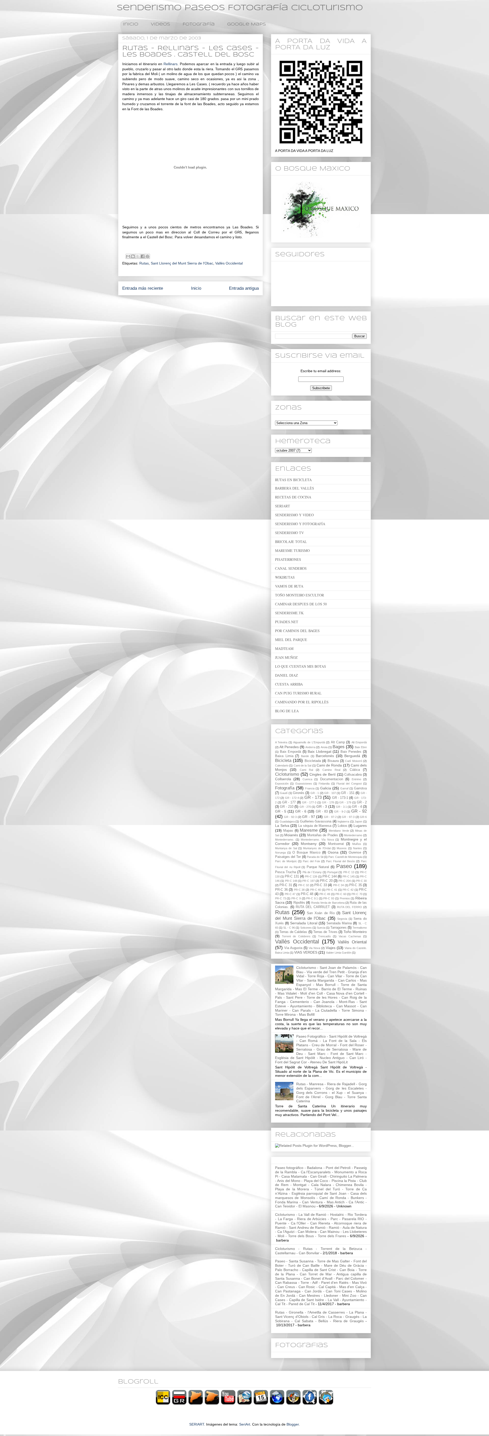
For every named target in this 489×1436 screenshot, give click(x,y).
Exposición (282, 783)
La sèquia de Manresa (314, 826)
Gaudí (284, 792)
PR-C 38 (299, 889)
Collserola (283, 779)
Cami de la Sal (302, 765)
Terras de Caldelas (293, 932)
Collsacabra (353, 774)
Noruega (280, 852)
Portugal (332, 872)
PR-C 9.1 (312, 898)
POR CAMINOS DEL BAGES (297, 630)
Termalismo (359, 927)
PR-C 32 (303, 885)
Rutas (144, 263)
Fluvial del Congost (349, 783)
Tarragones (338, 927)
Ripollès (299, 902)
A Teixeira (281, 742)
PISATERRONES (288, 559)
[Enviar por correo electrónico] (128, 256)
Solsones (306, 927)
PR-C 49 (324, 894)
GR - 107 (330, 792)
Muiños (356, 843)
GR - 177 (289, 802)
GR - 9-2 (340, 811)
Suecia (321, 927)
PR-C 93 (328, 898)
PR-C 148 (291, 880)
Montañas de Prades (322, 835)
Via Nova (314, 948)
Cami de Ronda (329, 765)
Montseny (309, 844)
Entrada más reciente (142, 288)
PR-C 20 (326, 881)
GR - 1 (314, 792)
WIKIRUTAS (285, 577)
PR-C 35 (355, 885)
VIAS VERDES (305, 952)
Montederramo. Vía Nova (317, 839)
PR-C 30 (361, 880)
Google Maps (246, 24)
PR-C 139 (311, 876)
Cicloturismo (287, 774)
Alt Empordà (359, 742)
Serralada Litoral (303, 923)
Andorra (310, 747)
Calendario (281, 765)
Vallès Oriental (352, 942)
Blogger (293, 1424)
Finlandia (324, 783)
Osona (333, 852)
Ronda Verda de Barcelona (328, 902)
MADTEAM (284, 648)
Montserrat (336, 844)
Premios (345, 898)
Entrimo (356, 779)
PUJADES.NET (286, 621)
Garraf (344, 788)
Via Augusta (293, 948)
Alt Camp (338, 742)
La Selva (282, 826)
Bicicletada (313, 761)
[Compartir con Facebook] (142, 256)
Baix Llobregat (319, 751)
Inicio (130, 24)
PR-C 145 (349, 876)
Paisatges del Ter (288, 857)
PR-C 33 (320, 885)
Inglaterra (343, 821)
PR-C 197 (308, 880)
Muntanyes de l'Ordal (317, 848)
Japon (358, 821)
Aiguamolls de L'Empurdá (309, 742)
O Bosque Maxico (306, 852)
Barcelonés (325, 756)
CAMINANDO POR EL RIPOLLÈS (302, 702)
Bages (339, 746)
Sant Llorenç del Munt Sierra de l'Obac (182, 263)
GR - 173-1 (340, 798)
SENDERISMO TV (289, 532)
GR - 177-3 (309, 802)
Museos (342, 848)
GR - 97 (308, 817)
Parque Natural (318, 867)
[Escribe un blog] (132, 256)
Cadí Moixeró (353, 760)
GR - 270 (305, 806)
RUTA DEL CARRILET (313, 907)
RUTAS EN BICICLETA (293, 479)
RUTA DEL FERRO (349, 907)
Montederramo (353, 835)
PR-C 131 (292, 876)
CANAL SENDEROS (291, 568)
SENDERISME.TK (289, 612)
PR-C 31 (285, 885)
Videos (160, 24)
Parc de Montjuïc (286, 861)
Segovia (342, 918)
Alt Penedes (289, 747)
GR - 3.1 (341, 806)
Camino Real (331, 769)
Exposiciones (303, 783)
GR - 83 (322, 811)
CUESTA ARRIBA (289, 684)
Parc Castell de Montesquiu (345, 856)
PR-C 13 (348, 872)
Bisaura (333, 761)
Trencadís (324, 936)
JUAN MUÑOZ (286, 657)
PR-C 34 (338, 885)
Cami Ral (306, 769)
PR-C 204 (344, 880)
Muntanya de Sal (286, 848)
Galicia (325, 788)
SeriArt (244, 1424)
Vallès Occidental (229, 263)
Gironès (298, 793)
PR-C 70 (356, 894)
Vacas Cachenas (350, 936)
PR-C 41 (331, 889)
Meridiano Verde (339, 830)
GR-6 (363, 816)
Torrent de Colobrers (296, 936)
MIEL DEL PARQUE (291, 639)
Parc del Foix (311, 861)
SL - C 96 (289, 927)
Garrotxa (360, 788)
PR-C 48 (307, 894)
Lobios (342, 826)
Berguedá (352, 756)
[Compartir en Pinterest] (147, 256)
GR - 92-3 (290, 816)
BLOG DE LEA (287, 710)
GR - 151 (348, 793)
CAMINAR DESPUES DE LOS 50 (301, 604)
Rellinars (171, 64)
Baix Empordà (290, 752)
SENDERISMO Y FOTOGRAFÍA (300, 523)
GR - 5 (280, 811)
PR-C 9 (296, 898)
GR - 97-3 (348, 816)
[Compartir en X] (137, 256)
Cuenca (307, 779)
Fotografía (199, 24)
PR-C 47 (290, 894)
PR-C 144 (329, 876)
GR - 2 (362, 802)
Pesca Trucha (285, 872)
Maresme (309, 830)
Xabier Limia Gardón (338, 952)
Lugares (360, 826)
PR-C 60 (340, 894)
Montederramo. (284, 839)
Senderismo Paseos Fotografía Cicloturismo (240, 8)
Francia (310, 788)
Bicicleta (283, 760)
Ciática (355, 770)
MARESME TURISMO (292, 550)
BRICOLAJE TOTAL (291, 541)
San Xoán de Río (320, 913)
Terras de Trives (325, 932)
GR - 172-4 (292, 797)
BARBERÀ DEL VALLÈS (294, 488)
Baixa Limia (284, 756)
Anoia (324, 747)
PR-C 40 (315, 889)
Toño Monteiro (355, 932)
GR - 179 (345, 802)
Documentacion (331, 779)
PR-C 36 (281, 889)
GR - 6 (300, 811)
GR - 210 (286, 806)
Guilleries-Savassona (315, 821)
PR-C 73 (280, 898)
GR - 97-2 (330, 816)
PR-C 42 (348, 889)
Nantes (357, 848)
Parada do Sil (315, 856)
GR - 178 (328, 802)
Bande (305, 756)
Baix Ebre (361, 747)
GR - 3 (321, 806)
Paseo (344, 866)
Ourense (355, 852)
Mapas (288, 830)
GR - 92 (359, 811)
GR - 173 (313, 797)
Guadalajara (287, 821)
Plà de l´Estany (312, 872)
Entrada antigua (244, 288)
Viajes (330, 948)
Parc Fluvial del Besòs (340, 861)
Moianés (291, 835)
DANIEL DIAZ (286, 675)
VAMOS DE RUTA (289, 586)
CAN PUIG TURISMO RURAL (298, 693)
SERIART (282, 506)
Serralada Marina (339, 923)
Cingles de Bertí (322, 774)
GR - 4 (357, 806)
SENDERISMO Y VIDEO (294, 514)
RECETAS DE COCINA (293, 497)
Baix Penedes (351, 752)
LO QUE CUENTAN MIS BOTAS (300, 666)
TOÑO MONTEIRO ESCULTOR (299, 595)
